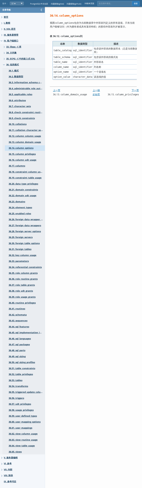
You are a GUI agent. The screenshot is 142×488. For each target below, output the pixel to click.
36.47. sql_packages (19, 344)
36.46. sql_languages (20, 338)
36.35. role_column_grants (23, 273)
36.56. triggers (16, 398)
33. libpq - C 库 (13, 46)
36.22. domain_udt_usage (22, 195)
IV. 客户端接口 (11, 40)
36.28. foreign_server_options (25, 231)
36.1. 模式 (14, 70)
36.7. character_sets (20, 106)
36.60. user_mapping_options (25, 421)
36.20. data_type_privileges (23, 183)
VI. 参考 (8, 463)
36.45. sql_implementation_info (26, 332)
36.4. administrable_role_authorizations (27, 88)
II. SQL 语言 (10, 29)
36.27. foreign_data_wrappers (25, 225)
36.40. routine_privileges (22, 302)
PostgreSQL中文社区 (39, 3)
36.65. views (15, 451)
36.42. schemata (18, 314)
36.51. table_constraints (22, 368)
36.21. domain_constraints (23, 189)
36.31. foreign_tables (20, 249)
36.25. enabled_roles (20, 213)
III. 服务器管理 (11, 34)
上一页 (56, 90)
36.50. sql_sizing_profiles (22, 362)
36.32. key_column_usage (22, 255)
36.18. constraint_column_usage (26, 171)
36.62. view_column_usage (23, 433)
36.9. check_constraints (22, 118)
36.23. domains (17, 201)
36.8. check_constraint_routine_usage (27, 112)
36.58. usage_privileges (21, 410)
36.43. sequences (18, 320)
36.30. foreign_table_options (24, 243)
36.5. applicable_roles (20, 94)
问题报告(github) (74, 3)
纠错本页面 (89, 3)
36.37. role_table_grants (22, 285)
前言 (6, 17)
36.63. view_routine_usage (23, 439)
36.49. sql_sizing (17, 356)
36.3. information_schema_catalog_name (27, 82)
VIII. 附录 (8, 475)
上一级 (96, 90)
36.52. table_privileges (21, 374)
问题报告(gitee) (57, 3)
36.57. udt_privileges (20, 404)
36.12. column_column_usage (25, 136)
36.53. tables (15, 380)
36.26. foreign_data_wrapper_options (27, 219)
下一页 (135, 90)
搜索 (136, 3)
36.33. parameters (19, 261)
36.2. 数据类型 (16, 76)
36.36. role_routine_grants (23, 278)
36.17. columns (17, 165)
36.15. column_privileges (22, 154)
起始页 (96, 94)
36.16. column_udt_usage (22, 159)
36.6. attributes (17, 100)
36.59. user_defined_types (23, 415)
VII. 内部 (8, 469)
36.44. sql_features (19, 326)
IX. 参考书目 (10, 481)
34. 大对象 (11, 52)
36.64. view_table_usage (22, 445)
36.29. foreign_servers (21, 237)
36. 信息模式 (12, 64)
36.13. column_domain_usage (25, 142)
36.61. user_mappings (20, 427)
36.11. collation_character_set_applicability (27, 130)
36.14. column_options (21, 148)
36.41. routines (17, 308)
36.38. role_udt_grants (21, 290)
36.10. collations (17, 124)
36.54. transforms (18, 386)
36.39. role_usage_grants (22, 296)
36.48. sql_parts (17, 350)
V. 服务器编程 (11, 457)
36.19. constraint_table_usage (25, 177)
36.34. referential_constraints (25, 267)
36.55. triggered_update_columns (27, 392)
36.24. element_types (20, 207)
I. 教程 (7, 22)
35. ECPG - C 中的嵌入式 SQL (20, 58)
